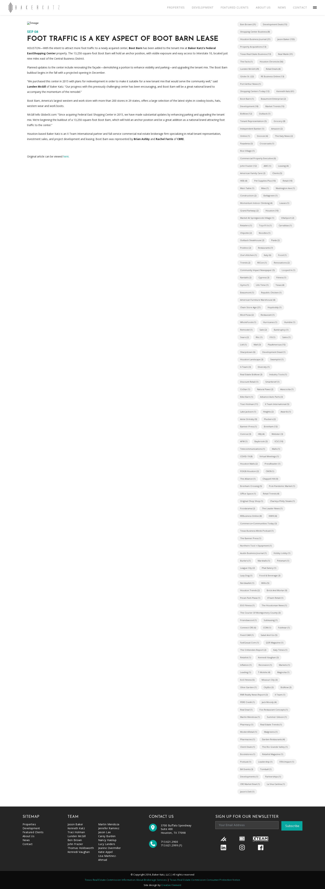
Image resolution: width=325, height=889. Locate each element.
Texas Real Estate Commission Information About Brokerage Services (126, 879)
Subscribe (292, 826)
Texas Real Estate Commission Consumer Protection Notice (205, 879)
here (66, 156)
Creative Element (171, 885)
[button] (315, 7)
